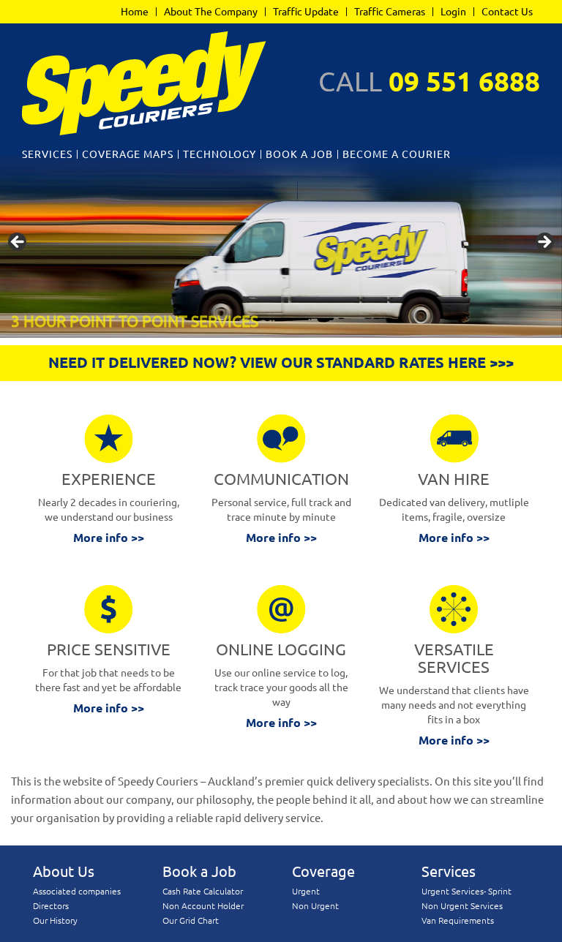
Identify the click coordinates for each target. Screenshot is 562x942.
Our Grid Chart (190, 920)
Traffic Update (306, 11)
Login (453, 11)
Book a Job (299, 154)
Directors (51, 906)
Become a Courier (396, 154)
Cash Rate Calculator (202, 891)
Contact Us (507, 11)
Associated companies (77, 891)
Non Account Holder (203, 906)
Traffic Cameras (389, 11)
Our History (55, 920)
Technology (219, 154)
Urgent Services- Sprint (467, 891)
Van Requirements (458, 920)
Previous (18, 243)
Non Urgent (315, 906)
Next (544, 243)
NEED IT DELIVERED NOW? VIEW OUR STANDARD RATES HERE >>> (281, 362)
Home (135, 11)
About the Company (211, 11)
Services (47, 154)
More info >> (108, 537)
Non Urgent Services (462, 906)
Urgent (306, 891)
